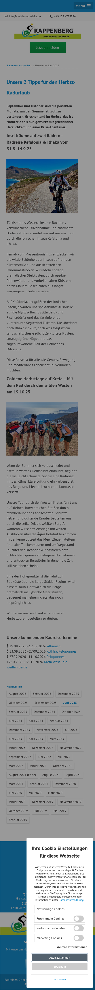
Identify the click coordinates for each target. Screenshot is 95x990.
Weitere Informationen (72, 947)
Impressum (60, 979)
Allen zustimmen (59, 957)
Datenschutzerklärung (71, 899)
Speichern (60, 966)
